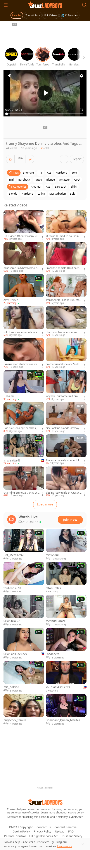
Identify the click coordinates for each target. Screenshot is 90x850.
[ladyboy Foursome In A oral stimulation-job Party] (66, 385)
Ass (48, 186)
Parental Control (15, 836)
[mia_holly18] (23, 677)
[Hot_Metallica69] (23, 545)
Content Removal (65, 827)
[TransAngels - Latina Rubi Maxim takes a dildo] (66, 289)
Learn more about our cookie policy (62, 812)
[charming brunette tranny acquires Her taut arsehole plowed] (23, 481)
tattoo (38, 179)
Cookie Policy (21, 831)
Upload (59, 831)
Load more (45, 504)
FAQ (71, 831)
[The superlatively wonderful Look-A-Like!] (66, 449)
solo (74, 172)
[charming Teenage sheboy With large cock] (66, 321)
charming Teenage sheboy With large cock (64, 332)
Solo (72, 193)
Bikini (74, 186)
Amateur (36, 186)
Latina (41, 193)
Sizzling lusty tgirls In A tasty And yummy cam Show (63, 492)
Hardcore (27, 193)
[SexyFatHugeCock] (23, 644)
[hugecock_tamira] (23, 710)
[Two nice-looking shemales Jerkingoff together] (23, 417)
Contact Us (43, 827)
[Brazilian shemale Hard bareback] (66, 257)
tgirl (11, 179)
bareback (24, 179)
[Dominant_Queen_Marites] (66, 710)
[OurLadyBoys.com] (45, 5)
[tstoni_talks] (66, 577)
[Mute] (9, 75)
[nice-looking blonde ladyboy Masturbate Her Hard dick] (66, 417)
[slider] (45, 113)
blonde (50, 179)
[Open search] (84, 5)
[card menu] (42, 237)
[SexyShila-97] (23, 611)
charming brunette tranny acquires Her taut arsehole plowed (21, 492)
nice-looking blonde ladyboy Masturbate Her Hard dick (62, 428)
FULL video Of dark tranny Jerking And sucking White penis (21, 236)
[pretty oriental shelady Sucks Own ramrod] (66, 353)
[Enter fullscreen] (81, 109)
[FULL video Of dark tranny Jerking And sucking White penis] (23, 225)
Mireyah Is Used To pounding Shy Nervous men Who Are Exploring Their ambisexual (63, 236)
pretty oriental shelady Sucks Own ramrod (63, 364)
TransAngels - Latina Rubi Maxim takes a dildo (63, 300)
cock (77, 179)
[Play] (45, 93)
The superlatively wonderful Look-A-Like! (63, 460)
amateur (64, 179)
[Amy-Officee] (23, 289)
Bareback (60, 186)
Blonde (13, 193)
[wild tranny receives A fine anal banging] (23, 321)
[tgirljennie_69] (23, 577)
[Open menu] (6, 5)
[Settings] (81, 75)
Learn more (64, 846)
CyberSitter (76, 817)
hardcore (61, 172)
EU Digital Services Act (43, 836)
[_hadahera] (66, 644)
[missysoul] (66, 545)
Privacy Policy (42, 831)
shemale (28, 172)
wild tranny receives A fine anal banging (20, 332)
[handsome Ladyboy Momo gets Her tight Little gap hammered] (23, 257)
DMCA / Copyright (21, 827)
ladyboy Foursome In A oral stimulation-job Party (64, 396)
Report (77, 159)
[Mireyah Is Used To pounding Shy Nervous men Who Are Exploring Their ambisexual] (66, 225)
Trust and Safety (71, 836)
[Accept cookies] (83, 844)
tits (40, 172)
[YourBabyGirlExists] (66, 677)
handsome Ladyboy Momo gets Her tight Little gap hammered (21, 268)
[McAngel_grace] (66, 611)
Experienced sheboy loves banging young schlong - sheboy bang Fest (21, 364)
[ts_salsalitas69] (23, 449)
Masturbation (57, 193)
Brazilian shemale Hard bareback (63, 268)
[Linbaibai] (23, 385)
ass (49, 172)
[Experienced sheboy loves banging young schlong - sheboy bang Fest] (23, 353)
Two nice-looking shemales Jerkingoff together (21, 428)
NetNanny (61, 817)
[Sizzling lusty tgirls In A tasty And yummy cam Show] (66, 481)
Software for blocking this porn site (28, 817)
